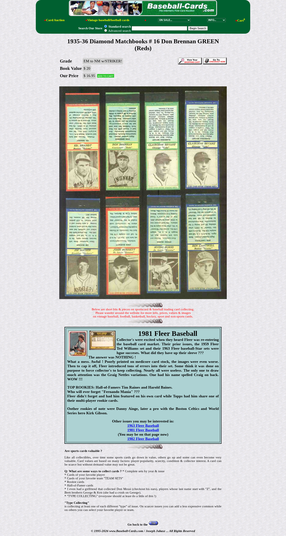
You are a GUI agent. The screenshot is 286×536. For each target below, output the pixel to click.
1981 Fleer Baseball (143, 430)
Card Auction (55, 20)
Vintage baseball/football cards (108, 20)
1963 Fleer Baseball (143, 425)
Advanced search (119, 30)
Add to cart (105, 76)
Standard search (119, 26)
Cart (241, 20)
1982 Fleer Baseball (143, 439)
